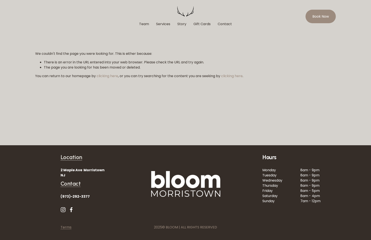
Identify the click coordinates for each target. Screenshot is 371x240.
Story (181, 23)
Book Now (320, 16)
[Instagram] (63, 209)
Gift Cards (202, 23)
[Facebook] (71, 209)
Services (163, 23)
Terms (66, 227)
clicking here (107, 75)
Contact (225, 23)
